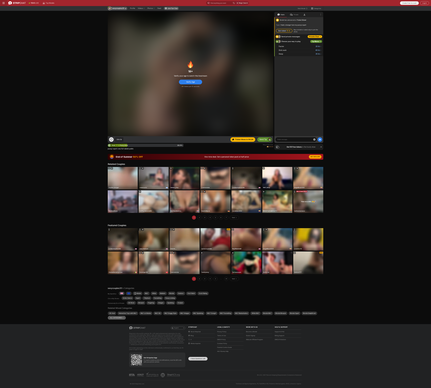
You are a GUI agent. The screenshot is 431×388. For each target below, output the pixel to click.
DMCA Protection (280, 339)
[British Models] (122, 293)
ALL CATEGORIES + (116, 318)
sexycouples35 (115, 288)
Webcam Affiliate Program (254, 339)
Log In (424, 3)
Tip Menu (315, 41)
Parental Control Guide (224, 347)
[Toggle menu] (3, 3)
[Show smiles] (314, 139)
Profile (132, 8)
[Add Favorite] (111, 139)
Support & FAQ (279, 332)
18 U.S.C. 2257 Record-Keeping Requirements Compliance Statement (279, 375)
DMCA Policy (221, 339)
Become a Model (251, 332)
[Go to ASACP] (140, 375)
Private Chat (314, 37)
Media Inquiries (196, 343)
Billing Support (279, 335)
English (176, 328)
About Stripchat (196, 332)
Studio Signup (250, 335)
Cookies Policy (222, 343)
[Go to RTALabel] (132, 375)
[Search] (233, 3)
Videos (141, 8)
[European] (129, 293)
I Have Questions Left (198, 358)
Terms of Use (221, 335)
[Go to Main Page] (17, 3)
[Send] (320, 139)
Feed (159, 8)
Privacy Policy (221, 332)
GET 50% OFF (315, 156)
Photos (151, 8)
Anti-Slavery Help (223, 351)
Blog (192, 335)
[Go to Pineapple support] (163, 375)
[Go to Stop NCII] (173, 375)
